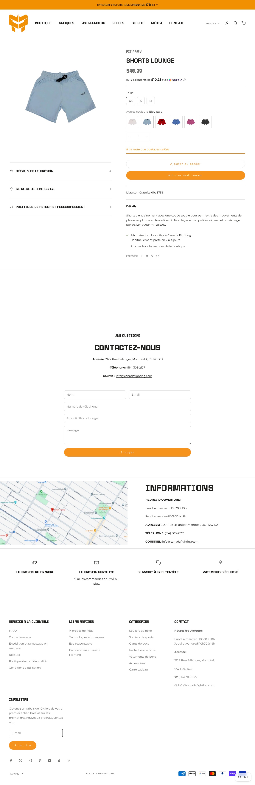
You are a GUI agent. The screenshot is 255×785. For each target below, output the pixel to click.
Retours (14, 655)
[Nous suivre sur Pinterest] (40, 760)
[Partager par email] (157, 256)
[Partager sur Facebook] (141, 256)
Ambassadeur (93, 23)
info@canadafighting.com (134, 376)
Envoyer (128, 452)
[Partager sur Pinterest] (152, 256)
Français (211, 23)
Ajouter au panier (185, 163)
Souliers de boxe (140, 630)
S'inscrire (22, 745)
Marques (66, 23)
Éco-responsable (80, 643)
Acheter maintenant (185, 175)
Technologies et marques (86, 637)
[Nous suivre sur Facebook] (11, 760)
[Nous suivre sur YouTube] (50, 760)
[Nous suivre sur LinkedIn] (69, 760)
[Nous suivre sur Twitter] (20, 760)
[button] (185, 80)
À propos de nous (81, 630)
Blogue (138, 23)
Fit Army (134, 52)
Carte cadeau (138, 669)
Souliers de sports (141, 637)
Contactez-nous (20, 637)
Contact (176, 23)
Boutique (43, 23)
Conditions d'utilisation (25, 667)
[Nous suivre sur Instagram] (30, 760)
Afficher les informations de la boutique (157, 246)
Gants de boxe (139, 643)
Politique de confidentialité (27, 661)
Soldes (118, 23)
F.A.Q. (13, 630)
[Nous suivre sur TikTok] (59, 760)
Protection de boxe (142, 650)
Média (156, 23)
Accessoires (137, 663)
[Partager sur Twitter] (147, 256)
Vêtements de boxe (142, 656)
